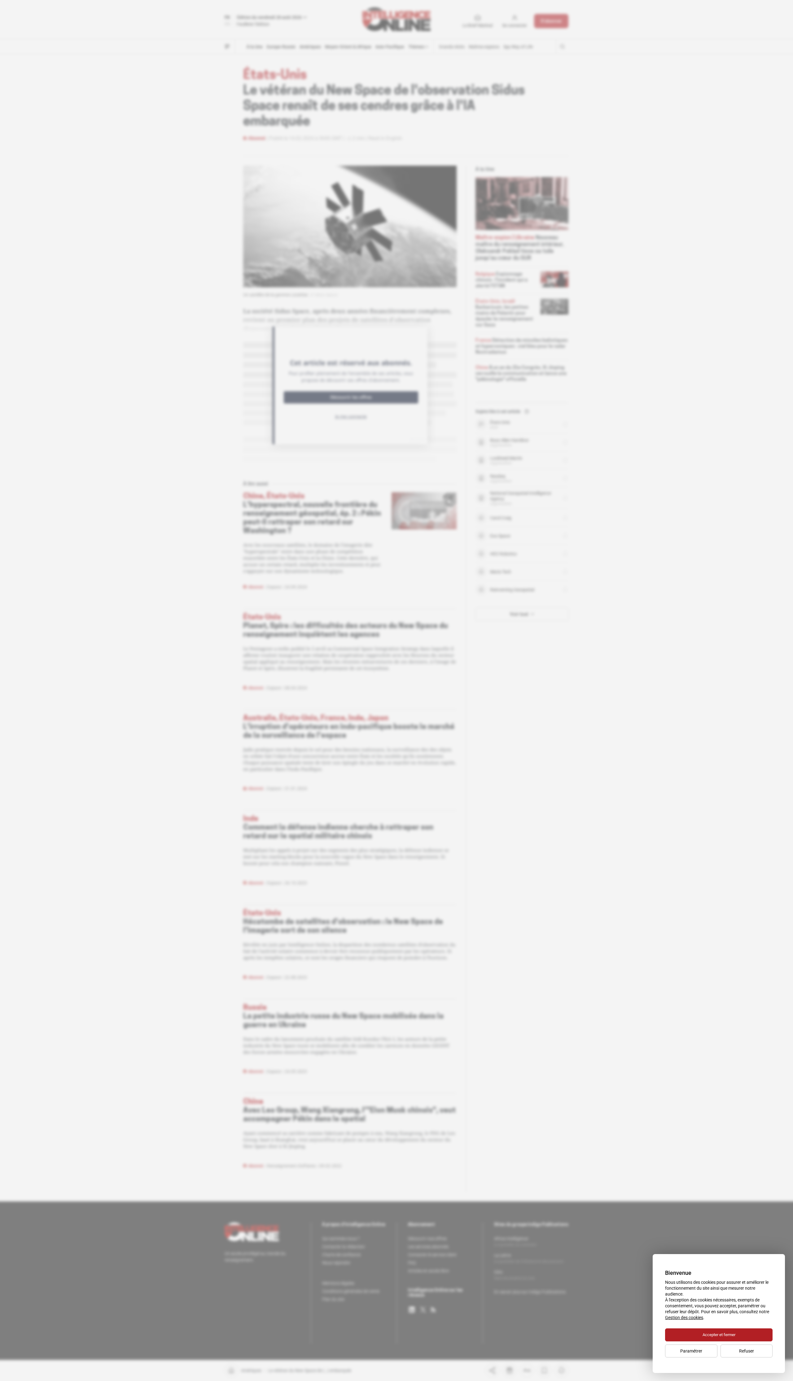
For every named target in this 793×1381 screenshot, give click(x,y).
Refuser (746, 1350)
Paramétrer (691, 1350)
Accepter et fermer (719, 1334)
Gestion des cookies (684, 1317)
